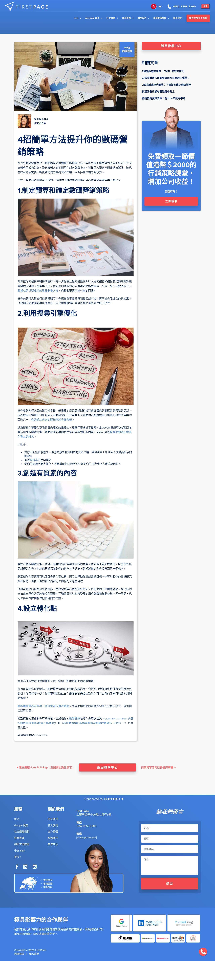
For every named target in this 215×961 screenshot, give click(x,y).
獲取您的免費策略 (198, 18)
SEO (76, 18)
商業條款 (19, 954)
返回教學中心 (171, 46)
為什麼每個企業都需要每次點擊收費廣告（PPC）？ (94, 723)
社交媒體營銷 (21, 832)
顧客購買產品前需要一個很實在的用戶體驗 (43, 706)
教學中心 (53, 844)
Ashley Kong (41, 119)
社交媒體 (110, 18)
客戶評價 (53, 832)
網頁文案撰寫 (21, 844)
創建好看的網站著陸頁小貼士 (158, 91)
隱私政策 (34, 954)
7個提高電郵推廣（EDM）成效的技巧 (163, 71)
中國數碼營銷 (159, 18)
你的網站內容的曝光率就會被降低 (51, 420)
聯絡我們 (177, 18)
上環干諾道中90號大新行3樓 (93, 815)
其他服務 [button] (126, 18)
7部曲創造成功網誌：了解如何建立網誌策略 (166, 85)
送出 (169, 883)
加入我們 (53, 825)
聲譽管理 (19, 838)
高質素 (34, 460)
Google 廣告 (92, 18)
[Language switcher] (156, 6)
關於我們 (142, 18)
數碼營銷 (74, 718)
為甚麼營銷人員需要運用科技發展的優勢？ (166, 78)
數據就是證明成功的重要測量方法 (38, 291)
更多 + (17, 857)
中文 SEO (19, 850)
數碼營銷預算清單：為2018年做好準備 (163, 98)
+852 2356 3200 (86, 826)
